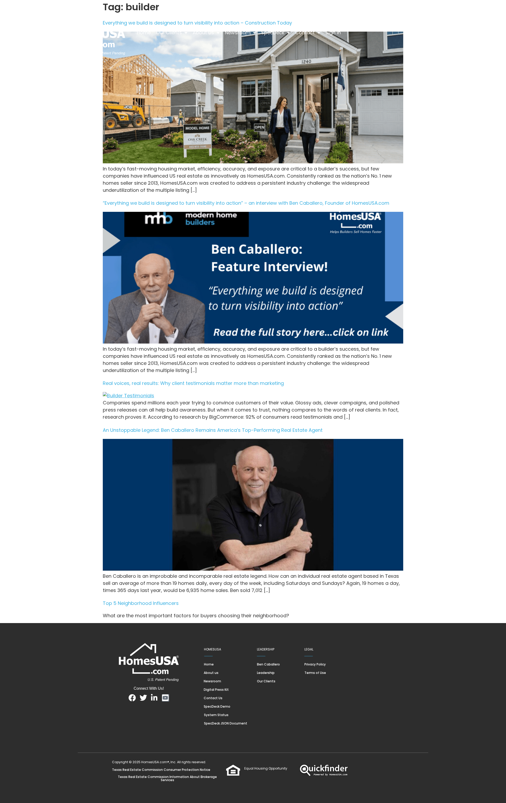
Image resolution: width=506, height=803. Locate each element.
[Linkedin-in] (154, 698)
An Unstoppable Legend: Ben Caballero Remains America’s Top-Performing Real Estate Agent (213, 430)
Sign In (333, 32)
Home (144, 32)
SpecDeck (272, 32)
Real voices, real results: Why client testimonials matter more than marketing (193, 383)
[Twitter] (143, 698)
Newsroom (237, 32)
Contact (305, 32)
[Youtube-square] (165, 698)
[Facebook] (132, 698)
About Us (203, 32)
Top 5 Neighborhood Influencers (141, 603)
